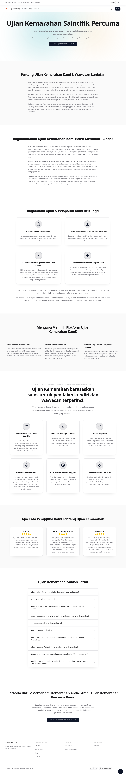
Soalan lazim (39, 749)
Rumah (24, 9)
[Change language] (112, 9)
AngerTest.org (11, 742)
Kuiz (117, 9)
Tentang (37, 745)
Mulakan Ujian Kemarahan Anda (62, 44)
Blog (30, 9)
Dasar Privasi (68, 745)
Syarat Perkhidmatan (70, 749)
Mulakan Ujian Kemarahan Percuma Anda (63, 720)
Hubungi (96, 745)
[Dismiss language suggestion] (118, 3)
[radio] (90, 768)
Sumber (36, 9)
